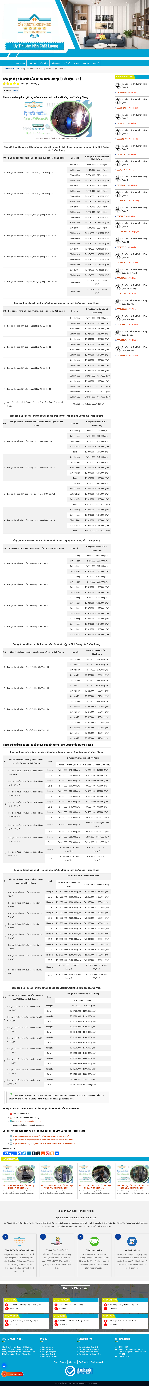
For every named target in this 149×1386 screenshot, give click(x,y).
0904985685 (122, 356)
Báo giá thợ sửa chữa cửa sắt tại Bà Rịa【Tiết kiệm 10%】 (95, 1187)
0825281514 (122, 216)
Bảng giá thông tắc (49, 1352)
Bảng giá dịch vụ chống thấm (90, 1354)
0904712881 (122, 294)
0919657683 (63, 1325)
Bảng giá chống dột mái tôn (89, 1352)
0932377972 (122, 247)
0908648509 (122, 92)
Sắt (18, 69)
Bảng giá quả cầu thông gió (89, 1349)
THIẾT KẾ (67, 63)
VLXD (76, 63)
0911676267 (13, 1325)
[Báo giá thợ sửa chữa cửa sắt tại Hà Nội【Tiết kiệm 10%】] (18, 1173)
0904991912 (122, 201)
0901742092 (122, 185)
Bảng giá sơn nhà (48, 1349)
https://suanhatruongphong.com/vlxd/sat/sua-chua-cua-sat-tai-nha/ (41, 1136)
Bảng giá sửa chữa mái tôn (89, 1347)
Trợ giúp (63, 1362)
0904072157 (122, 123)
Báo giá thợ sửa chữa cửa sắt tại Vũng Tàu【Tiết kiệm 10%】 (57, 1187)
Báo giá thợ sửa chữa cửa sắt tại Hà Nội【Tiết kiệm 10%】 (18, 1187)
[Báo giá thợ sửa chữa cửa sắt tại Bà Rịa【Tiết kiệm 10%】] (94, 1173)
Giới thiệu (72, 1362)
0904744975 (122, 170)
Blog (55, 1362)
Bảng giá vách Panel (49, 1356)
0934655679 (122, 154)
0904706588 (122, 325)
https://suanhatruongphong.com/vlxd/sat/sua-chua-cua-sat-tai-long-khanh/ (44, 1143)
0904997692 (122, 278)
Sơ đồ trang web (97, 1362)
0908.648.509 (15, 1374)
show (15, 90)
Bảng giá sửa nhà (48, 1347)
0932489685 (122, 309)
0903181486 (122, 139)
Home (7, 69)
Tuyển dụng (83, 1362)
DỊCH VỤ (32, 63)
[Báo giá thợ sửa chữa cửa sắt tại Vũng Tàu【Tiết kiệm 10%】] (56, 1173)
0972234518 (112, 1325)
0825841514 (122, 108)
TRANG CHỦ (20, 63)
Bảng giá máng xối (48, 1354)
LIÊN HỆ (96, 63)
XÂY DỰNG (55, 63)
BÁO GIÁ (86, 63)
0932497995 (122, 232)
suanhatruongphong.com (30, 1121)
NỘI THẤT (44, 63)
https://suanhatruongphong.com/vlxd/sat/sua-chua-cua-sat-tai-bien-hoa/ (43, 1140)
